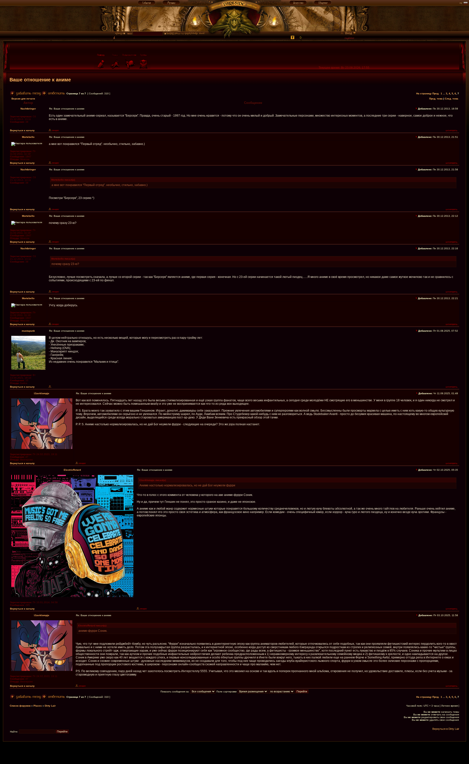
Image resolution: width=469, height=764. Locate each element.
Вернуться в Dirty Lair (445, 728)
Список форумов (20, 705)
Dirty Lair (50, 705)
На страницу (424, 93)
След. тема (451, 98)
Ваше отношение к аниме (40, 79)
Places (37, 705)
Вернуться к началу (22, 130)
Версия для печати (23, 98)
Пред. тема (436, 98)
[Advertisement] (234, 753)
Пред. (435, 93)
